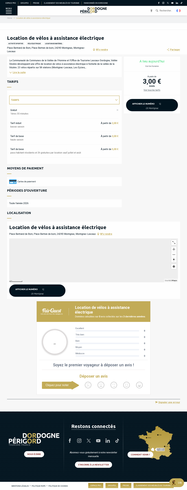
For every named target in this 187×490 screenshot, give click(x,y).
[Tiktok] (181, 3)
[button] (179, 11)
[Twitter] (168, 3)
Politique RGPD (39, 486)
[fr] (179, 11)
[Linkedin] (177, 3)
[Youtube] (172, 3)
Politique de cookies (58, 486)
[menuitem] (93, 10)
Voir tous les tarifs (152, 90)
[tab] (61, 100)
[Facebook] (158, 3)
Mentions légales (20, 486)
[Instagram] (163, 3)
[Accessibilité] (151, 10)
